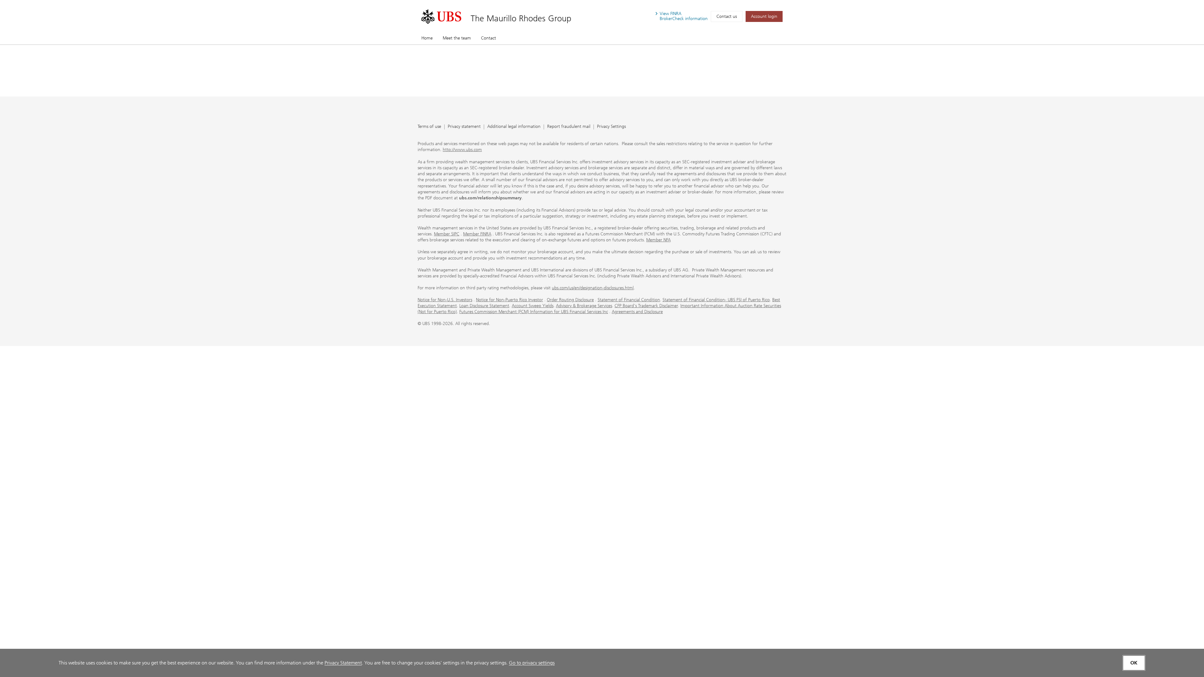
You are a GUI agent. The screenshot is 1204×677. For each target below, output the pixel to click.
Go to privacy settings (532, 663)
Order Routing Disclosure (570, 299)
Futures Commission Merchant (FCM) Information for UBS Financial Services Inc (533, 311)
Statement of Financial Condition (629, 299)
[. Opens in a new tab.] (441, 16)
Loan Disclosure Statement (484, 305)
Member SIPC (446, 234)
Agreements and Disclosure (637, 311)
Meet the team (457, 38)
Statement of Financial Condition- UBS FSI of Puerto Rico (716, 299)
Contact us (726, 16)
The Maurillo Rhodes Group (521, 18)
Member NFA (658, 240)
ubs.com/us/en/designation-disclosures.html (593, 288)
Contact (488, 38)
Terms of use (429, 126)
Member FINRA (477, 234)
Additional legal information (514, 126)
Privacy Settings (611, 126)
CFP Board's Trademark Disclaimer (646, 305)
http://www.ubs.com (462, 149)
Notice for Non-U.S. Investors (445, 299)
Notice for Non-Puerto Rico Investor (509, 299)
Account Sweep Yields (532, 305)
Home (427, 38)
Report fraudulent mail (568, 126)
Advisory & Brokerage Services (584, 305)
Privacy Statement (343, 663)
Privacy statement (464, 126)
